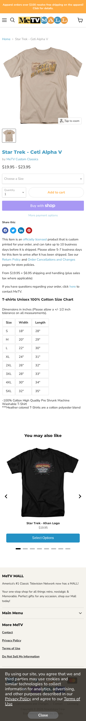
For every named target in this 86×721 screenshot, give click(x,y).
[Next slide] (80, 496)
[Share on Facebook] (5, 230)
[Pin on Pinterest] (29, 230)
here (73, 286)
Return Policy (11, 259)
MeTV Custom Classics (22, 159)
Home (6, 39)
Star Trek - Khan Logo (43, 523)
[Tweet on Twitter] (13, 230)
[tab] (18, 548)
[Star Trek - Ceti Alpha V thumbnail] (9, 135)
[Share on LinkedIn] (21, 230)
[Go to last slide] (6, 496)
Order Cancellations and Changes (51, 259)
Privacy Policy (18, 699)
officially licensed (35, 239)
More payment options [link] (43, 215)
